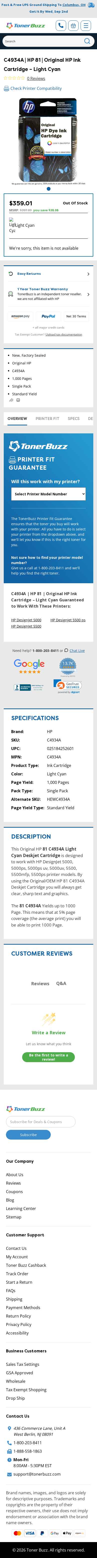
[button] (68, 686)
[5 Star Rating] (29, 666)
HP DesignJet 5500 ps (68, 620)
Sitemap (13, 1217)
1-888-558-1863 (27, 1451)
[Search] (87, 41)
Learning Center (21, 1208)
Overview (17, 418)
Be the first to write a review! (48, 1057)
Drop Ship (15, 1398)
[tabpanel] (48, 141)
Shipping (14, 1299)
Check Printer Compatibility (36, 88)
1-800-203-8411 (27, 1442)
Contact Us (16, 1248)
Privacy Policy (18, 1324)
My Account (17, 1257)
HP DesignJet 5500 (26, 626)
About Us (14, 1174)
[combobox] (48, 41)
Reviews (13, 1183)
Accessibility (17, 1333)
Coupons (14, 1191)
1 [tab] (48, 189)
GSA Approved (19, 1373)
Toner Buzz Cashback (26, 1265)
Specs (74, 418)
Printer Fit (47, 418)
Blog (10, 1200)
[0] (73, 25)
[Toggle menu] (86, 25)
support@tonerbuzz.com (37, 1474)
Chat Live (77, 650)
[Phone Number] (61, 25)
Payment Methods (23, 1307)
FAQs (10, 1290)
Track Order (17, 1273)
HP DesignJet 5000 (26, 620)
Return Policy (18, 1316)
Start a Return (19, 1282)
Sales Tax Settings (22, 1364)
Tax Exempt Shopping (26, 1389)
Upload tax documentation (64, 334)
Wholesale (15, 1381)
